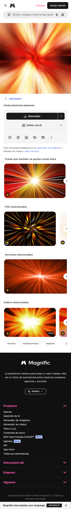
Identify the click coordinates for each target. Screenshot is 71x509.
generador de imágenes (48, 148)
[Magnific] (35, 363)
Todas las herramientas (16, 453)
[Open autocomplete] (7, 14)
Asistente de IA (11, 416)
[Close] (66, 505)
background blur (31, 343)
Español (35, 391)
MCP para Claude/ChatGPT (22, 436)
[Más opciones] (51, 137)
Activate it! (54, 505)
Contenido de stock (14, 432)
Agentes (11, 441)
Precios (40, 5)
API (5, 445)
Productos (10, 406)
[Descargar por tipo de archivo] (61, 116)
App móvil (8, 449)
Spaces (7, 411)
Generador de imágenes (16, 420)
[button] (35, 391)
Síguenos (9, 482)
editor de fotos (32, 151)
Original (22, 29)
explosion (50, 343)
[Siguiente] (66, 181)
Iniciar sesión (57, 5)
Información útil (13, 462)
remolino (11, 343)
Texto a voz (9, 428)
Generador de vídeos (14, 424)
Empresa (9, 472)
